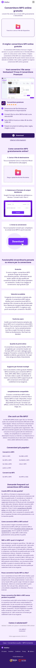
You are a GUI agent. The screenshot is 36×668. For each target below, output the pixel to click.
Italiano (32, 651)
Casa (4, 643)
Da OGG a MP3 (7, 464)
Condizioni (17, 651)
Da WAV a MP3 (23, 456)
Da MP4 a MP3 (7, 460)
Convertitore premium (19, 606)
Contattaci (10, 651)
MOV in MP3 (6, 456)
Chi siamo (4, 651)
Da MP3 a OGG (23, 477)
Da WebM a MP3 (24, 460)
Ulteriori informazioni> (18, 140)
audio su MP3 (7, 468)
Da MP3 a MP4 (7, 477)
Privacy (24, 651)
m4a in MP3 (22, 464)
